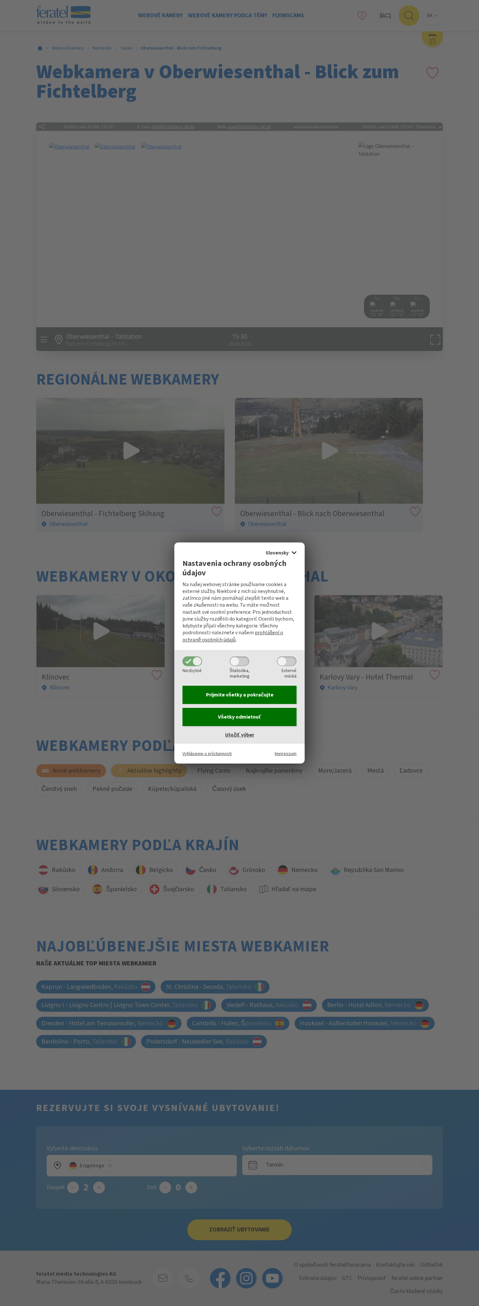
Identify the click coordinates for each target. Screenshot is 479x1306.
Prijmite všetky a (239, 694)
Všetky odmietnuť (239, 717)
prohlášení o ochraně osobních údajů (232, 636)
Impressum (286, 753)
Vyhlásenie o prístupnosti (207, 753)
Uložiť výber (239, 734)
